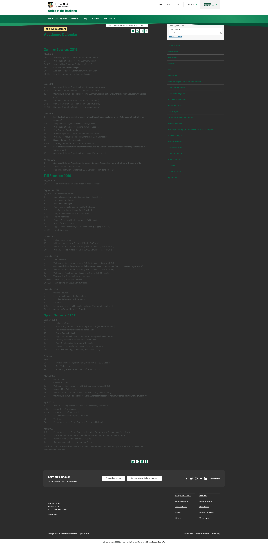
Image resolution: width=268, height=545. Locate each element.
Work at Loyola (204, 518)
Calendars (178, 512)
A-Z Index (178, 518)
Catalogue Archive (174, 171)
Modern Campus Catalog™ (155, 542)
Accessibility (216, 534)
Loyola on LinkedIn (205, 478)
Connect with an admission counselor (144, 478)
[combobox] (195, 29)
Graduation (95, 19)
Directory (171, 165)
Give (177, 5)
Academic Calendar (175, 153)
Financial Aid (172, 75)
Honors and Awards (175, 105)
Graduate (74, 19)
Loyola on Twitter (191, 478)
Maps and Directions (205, 501)
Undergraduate (61, 19)
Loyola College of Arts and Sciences (180, 117)
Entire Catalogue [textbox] (175, 29)
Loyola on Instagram (196, 478)
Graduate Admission (181, 501)
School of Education (175, 123)
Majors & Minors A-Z (175, 141)
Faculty (84, 19)
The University (173, 57)
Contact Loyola (52, 515)
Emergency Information (206, 512)
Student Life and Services (177, 99)
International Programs (176, 93)
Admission (171, 63)
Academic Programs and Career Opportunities (184, 81)
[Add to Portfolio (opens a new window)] (133, 31)
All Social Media (215, 478)
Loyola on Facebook (186, 478)
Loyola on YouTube (201, 478)
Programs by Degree (175, 135)
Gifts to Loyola (173, 111)
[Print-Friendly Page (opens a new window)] (142, 31)
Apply (169, 5)
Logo (58, 5)
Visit (160, 5)
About (50, 19)
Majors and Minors (181, 507)
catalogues (109, 542)
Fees (169, 69)
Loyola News (203, 496)
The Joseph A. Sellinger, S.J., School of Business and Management (191, 129)
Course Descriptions (175, 147)
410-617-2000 (52, 509)
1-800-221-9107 (64, 509)
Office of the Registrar (62, 10)
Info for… (191, 5)
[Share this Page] (137, 31)
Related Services (109, 19)
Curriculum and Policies (176, 87)
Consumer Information (202, 534)
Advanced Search (175, 36)
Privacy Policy (188, 534)
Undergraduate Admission (183, 496)
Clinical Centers (204, 507)
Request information (113, 478)
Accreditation (173, 52)
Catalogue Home (174, 45)
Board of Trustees (174, 159)
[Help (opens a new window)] (146, 31)
